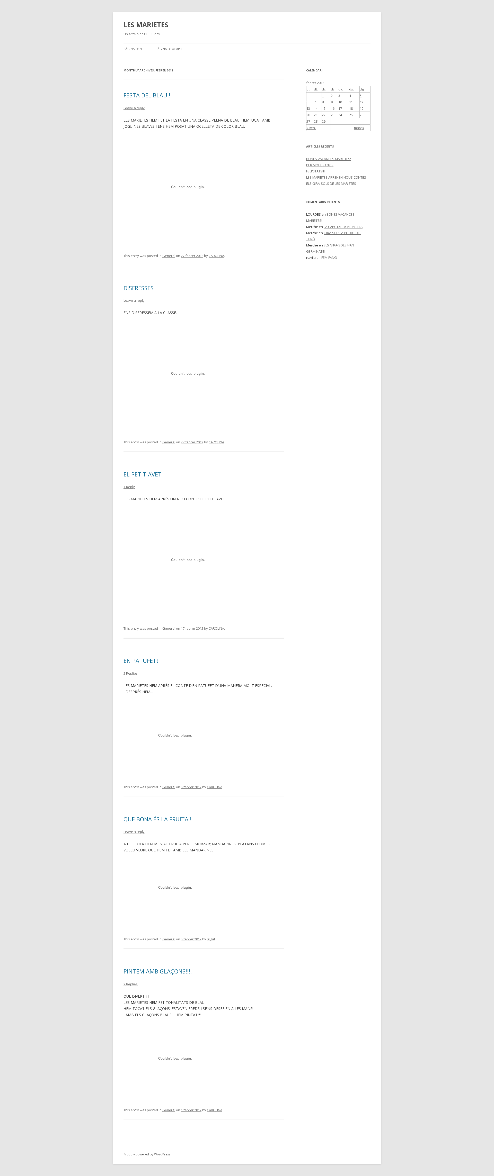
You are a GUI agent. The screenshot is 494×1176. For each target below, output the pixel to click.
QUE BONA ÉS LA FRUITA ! (157, 819)
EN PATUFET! (140, 660)
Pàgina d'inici (134, 49)
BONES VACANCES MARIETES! (328, 159)
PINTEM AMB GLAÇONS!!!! (157, 971)
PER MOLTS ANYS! (319, 165)
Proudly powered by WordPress (146, 1154)
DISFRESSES (138, 288)
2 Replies (130, 673)
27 (308, 121)
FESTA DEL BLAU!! (146, 95)
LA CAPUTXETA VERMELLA (343, 226)
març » (359, 127)
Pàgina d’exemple (169, 49)
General (168, 255)
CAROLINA (216, 255)
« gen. (311, 127)
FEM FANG (329, 257)
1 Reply (129, 486)
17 (340, 108)
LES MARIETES (145, 24)
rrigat (211, 939)
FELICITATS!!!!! (316, 171)
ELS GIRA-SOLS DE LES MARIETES (331, 183)
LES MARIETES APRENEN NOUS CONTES (336, 177)
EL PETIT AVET (142, 474)
